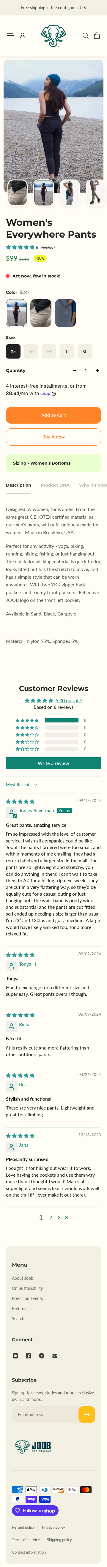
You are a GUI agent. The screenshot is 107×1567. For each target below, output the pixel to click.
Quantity (15, 370)
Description (18, 485)
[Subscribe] (86, 1414)
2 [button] (50, 1217)
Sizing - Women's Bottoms (41, 463)
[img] (20, 801)
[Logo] (53, 35)
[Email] (54, 1355)
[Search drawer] (85, 35)
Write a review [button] (53, 763)
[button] (21, 247)
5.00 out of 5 (69, 700)
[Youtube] (41, 1355)
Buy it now (54, 437)
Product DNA (55, 485)
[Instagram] (15, 1355)
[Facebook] (28, 1355)
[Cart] (96, 35)
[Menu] (11, 36)
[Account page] (22, 35)
